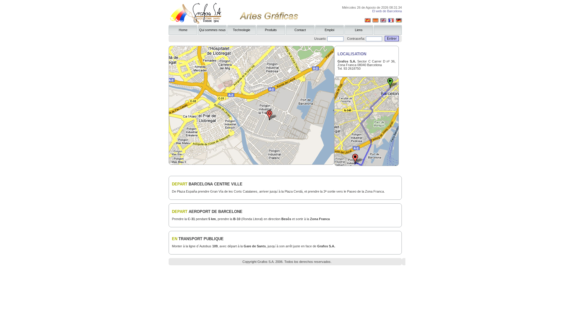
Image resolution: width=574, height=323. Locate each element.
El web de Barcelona (387, 11)
